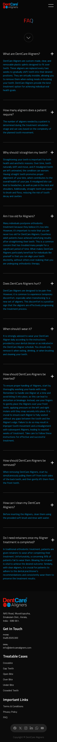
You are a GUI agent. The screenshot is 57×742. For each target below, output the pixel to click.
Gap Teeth (8, 668)
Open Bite (8, 674)
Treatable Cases (15, 656)
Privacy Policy (10, 712)
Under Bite (8, 685)
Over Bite (8, 679)
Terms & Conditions (13, 706)
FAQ (5, 717)
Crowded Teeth (11, 690)
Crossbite (8, 663)
